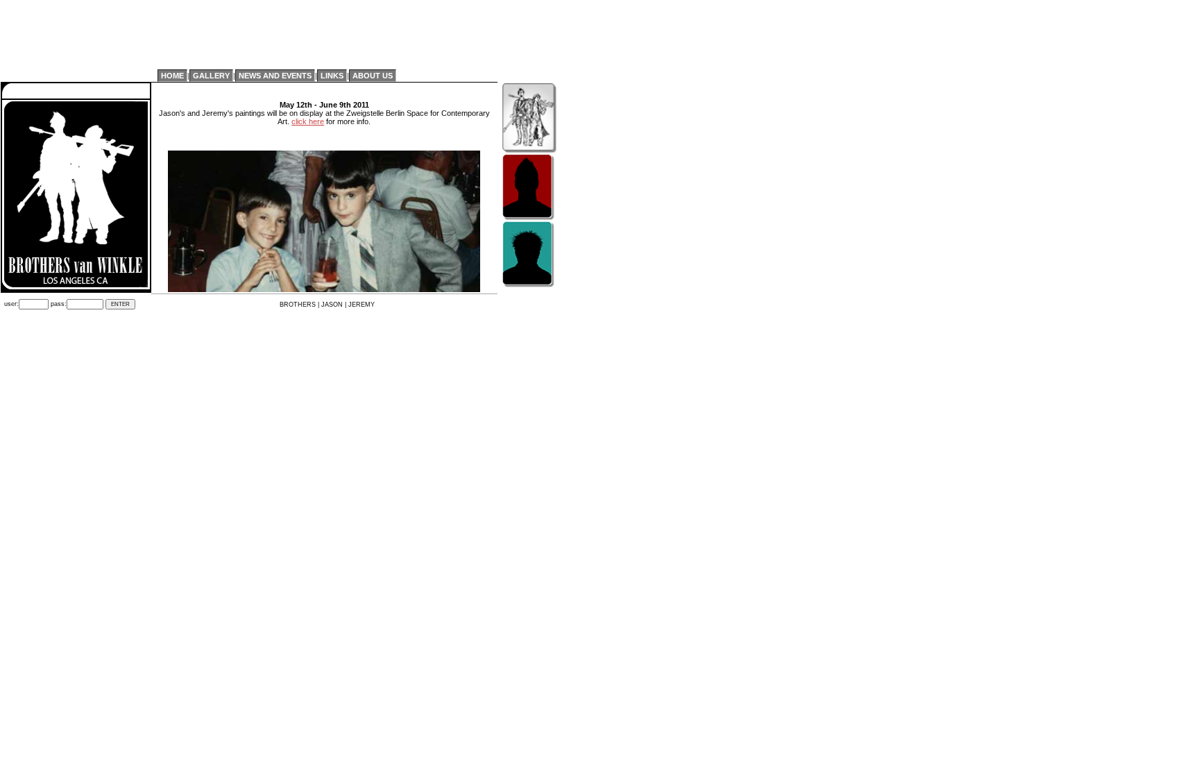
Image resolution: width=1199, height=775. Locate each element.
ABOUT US (372, 75)
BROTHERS (298, 304)
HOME (172, 75)
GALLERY (211, 75)
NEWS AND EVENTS (275, 75)
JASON (332, 304)
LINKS (332, 75)
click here (307, 121)
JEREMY (361, 304)
